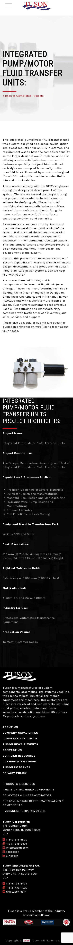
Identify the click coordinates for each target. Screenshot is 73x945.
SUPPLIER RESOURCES (19, 755)
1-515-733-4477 (16, 883)
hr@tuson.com (16, 891)
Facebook (12, 851)
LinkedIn (12, 855)
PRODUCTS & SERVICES (19, 783)
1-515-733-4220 (17, 887)
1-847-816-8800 (16, 839)
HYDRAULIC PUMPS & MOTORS (24, 810)
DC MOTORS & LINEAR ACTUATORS (27, 795)
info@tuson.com (17, 847)
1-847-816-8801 (16, 843)
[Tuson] (37, 6)
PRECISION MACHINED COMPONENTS (29, 789)
